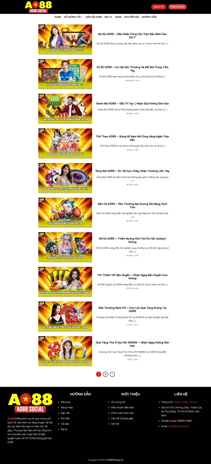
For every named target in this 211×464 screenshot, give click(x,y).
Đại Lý (108, 17)
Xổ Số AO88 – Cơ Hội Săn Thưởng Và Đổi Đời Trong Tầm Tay (132, 68)
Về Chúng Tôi (72, 17)
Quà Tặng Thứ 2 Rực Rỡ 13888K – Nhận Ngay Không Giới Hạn (132, 344)
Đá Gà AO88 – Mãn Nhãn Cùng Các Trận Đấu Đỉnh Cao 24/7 (132, 35)
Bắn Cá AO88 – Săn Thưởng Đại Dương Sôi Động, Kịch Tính (132, 205)
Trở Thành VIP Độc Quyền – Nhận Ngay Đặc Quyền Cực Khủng (132, 276)
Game (118, 17)
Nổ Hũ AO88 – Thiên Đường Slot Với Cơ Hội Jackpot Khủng (132, 240)
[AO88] (39, 7)
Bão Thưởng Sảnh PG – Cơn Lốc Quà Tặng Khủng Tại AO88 (132, 309)
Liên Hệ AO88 (94, 17)
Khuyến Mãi (131, 17)
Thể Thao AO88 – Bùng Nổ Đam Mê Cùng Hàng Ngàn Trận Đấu (132, 138)
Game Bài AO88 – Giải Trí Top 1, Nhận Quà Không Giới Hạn (132, 103)
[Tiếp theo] (112, 374)
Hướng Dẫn (149, 17)
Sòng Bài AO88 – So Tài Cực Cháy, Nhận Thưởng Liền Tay (132, 170)
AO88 (58, 17)
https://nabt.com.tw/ (185, 401)
